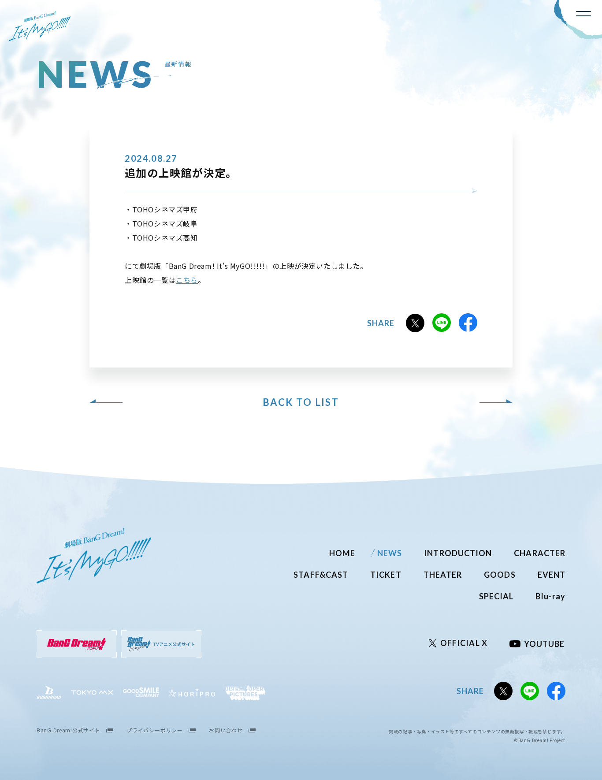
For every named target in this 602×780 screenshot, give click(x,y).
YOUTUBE (544, 644)
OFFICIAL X (463, 643)
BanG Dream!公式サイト (69, 730)
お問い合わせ (226, 730)
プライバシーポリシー (155, 730)
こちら (187, 280)
